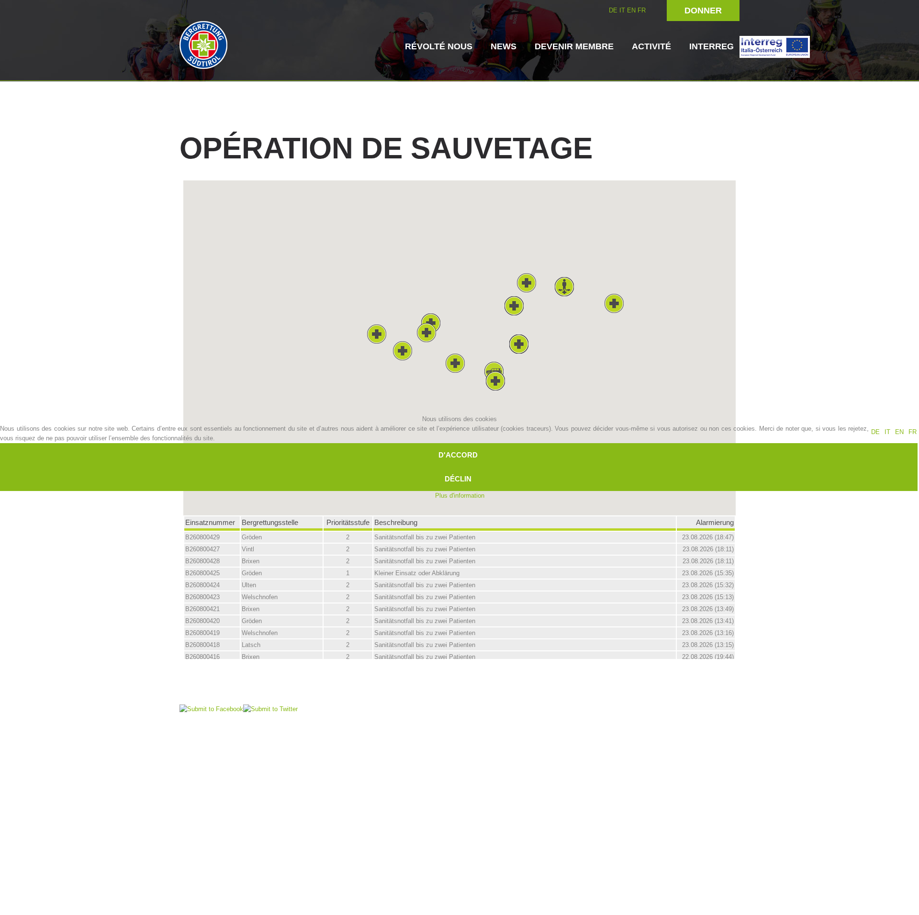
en (899, 431)
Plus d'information (459, 495)
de (875, 431)
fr (912, 431)
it (887, 431)
